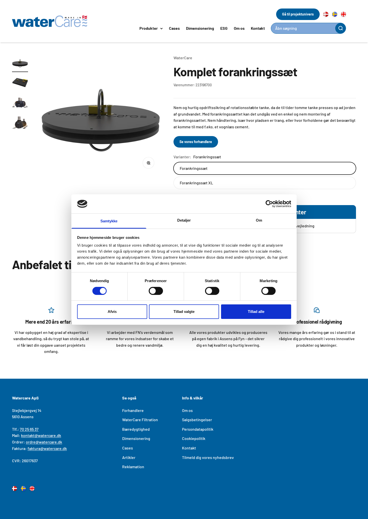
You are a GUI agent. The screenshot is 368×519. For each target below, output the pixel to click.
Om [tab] (259, 220)
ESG (224, 28)
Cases (174, 28)
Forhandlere (133, 410)
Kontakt (258, 28)
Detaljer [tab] (184, 220)
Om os (239, 28)
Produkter (148, 28)
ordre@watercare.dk (44, 441)
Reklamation (133, 466)
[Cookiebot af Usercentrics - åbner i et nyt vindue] (269, 204)
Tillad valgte (184, 311)
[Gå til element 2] (20, 83)
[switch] (156, 291)
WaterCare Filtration (140, 419)
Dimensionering (200, 28)
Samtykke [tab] (109, 221)
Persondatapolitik (197, 429)
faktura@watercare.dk (47, 448)
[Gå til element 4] (20, 123)
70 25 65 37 (29, 429)
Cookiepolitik (193, 438)
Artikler (128, 457)
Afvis (112, 311)
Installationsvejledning (294, 225)
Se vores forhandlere (195, 142)
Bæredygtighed (136, 429)
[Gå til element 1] (20, 63)
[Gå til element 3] (20, 103)
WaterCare (182, 57)
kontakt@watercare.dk (41, 435)
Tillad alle (256, 311)
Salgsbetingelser (197, 419)
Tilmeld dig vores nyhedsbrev (208, 457)
